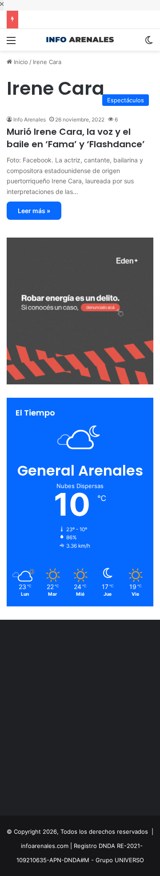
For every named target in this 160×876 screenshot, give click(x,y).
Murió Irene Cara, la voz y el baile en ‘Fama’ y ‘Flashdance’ (76, 137)
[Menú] (11, 43)
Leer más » (34, 210)
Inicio (20, 61)
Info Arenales (29, 119)
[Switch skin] (148, 43)
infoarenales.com (44, 845)
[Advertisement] (80, 720)
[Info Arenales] (80, 39)
